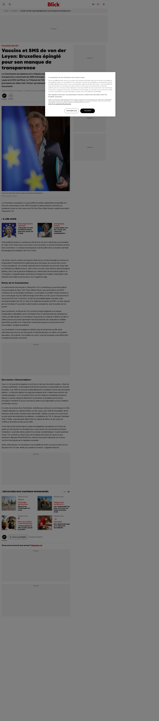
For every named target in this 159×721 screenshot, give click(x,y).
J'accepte (87, 110)
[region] (80, 94)
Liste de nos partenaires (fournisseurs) (59, 104)
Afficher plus (72, 110)
